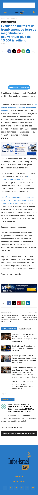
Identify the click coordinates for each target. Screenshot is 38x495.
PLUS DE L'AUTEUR (25, 329)
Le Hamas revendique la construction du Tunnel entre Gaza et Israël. (29, 318)
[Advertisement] (19, 5)
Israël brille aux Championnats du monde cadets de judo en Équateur (23, 348)
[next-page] (5, 394)
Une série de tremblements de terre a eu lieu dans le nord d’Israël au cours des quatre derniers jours (17, 200)
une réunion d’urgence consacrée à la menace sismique (19, 108)
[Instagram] (11, 488)
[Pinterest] (19, 51)
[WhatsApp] (23, 51)
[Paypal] (16, 488)
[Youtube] (33, 488)
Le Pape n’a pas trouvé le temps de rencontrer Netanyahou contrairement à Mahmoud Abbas (10, 319)
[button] (5, 13)
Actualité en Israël (12, 18)
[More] (33, 51)
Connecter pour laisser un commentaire (19, 434)
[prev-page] (2, 394)
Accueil (3, 18)
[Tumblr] (22, 488)
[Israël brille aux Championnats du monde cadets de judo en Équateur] (6, 348)
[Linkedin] (28, 51)
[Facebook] (9, 51)
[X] (14, 51)
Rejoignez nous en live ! (20, 87)
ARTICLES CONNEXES (9, 329)
